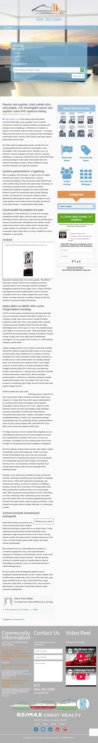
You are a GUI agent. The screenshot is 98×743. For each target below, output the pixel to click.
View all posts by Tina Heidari (18, 610)
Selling (53, 724)
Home (37, 724)
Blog (35, 610)
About (45, 724)
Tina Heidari (14, 114)
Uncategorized (18, 619)
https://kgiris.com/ (12, 119)
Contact (62, 724)
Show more (77, 76)
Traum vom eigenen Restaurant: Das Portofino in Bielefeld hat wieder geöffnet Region (16, 654)
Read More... (6, 662)
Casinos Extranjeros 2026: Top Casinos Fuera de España (15, 683)
